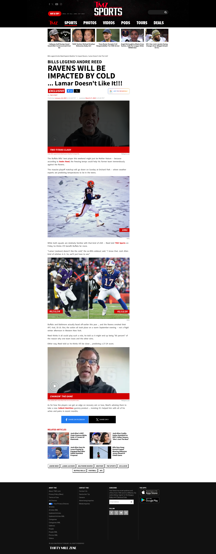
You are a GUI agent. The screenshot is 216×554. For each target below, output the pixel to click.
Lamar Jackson (68, 466)
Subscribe (131, 502)
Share (76, 419)
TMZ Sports (120, 243)
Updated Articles (55, 513)
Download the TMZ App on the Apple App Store (149, 492)
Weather (99, 466)
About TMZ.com (55, 491)
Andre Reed (54, 466)
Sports (70, 23)
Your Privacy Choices (61, 504)
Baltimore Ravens (85, 466)
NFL (101, 470)
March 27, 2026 (90, 98)
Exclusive (123, 466)
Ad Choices (53, 500)
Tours (142, 23)
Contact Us (83, 491)
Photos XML (53, 535)
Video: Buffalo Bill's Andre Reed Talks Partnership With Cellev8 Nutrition (64, 400)
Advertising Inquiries (86, 500)
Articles (51, 507)
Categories (53, 519)
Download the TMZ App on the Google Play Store (149, 500)
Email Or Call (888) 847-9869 (73, 14)
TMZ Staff (53, 95)
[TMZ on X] (52, 4)
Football (92, 470)
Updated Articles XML (56, 516)
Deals (159, 23)
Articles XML (53, 510)
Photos (89, 23)
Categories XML (54, 522)
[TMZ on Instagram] (61, 4)
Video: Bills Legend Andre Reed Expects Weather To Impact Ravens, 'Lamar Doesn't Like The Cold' (64, 154)
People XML (53, 532)
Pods (125, 23)
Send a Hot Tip (84, 494)
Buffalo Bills (79, 470)
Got (54, 13)
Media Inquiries (84, 504)
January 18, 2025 (61, 98)
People (51, 529)
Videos (109, 23)
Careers (82, 497)
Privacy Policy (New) (56, 494)
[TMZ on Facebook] (49, 4)
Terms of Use (54, 497)
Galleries (52, 526)
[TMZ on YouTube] (121, 512)
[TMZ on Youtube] (56, 4)
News (53, 22)
